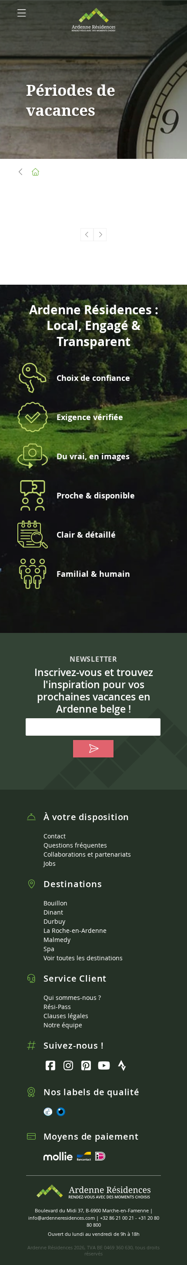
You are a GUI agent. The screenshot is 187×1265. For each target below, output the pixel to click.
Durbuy (54, 921)
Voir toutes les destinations (83, 958)
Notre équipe (62, 1025)
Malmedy (56, 939)
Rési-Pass (57, 1007)
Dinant (53, 912)
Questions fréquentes (75, 845)
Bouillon (55, 903)
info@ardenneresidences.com (61, 1218)
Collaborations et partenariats (87, 854)
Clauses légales (65, 1016)
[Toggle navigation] (21, 13)
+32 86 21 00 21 (117, 1218)
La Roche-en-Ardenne (75, 930)
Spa (48, 949)
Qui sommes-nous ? (72, 997)
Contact (54, 836)
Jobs (49, 863)
